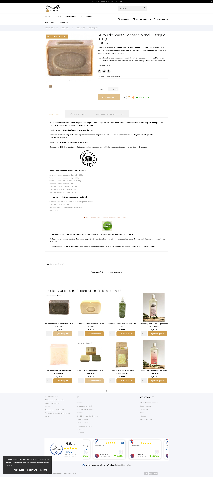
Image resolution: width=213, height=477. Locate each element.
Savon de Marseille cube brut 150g (62, 192)
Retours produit (145, 406)
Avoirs (142, 413)
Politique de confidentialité (25, 470)
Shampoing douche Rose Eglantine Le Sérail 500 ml (154, 325)
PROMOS (64, 22)
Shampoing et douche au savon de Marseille (65, 207)
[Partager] (99, 71)
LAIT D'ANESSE (86, 16)
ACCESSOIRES (52, 21)
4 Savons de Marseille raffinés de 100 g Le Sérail (91, 372)
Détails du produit (78, 114)
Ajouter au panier (108, 97)
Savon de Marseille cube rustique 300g (64, 178)
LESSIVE (58, 16)
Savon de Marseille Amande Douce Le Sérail (91, 325)
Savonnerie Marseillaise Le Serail (110, 114)
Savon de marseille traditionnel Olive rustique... (59, 325)
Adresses (143, 416)
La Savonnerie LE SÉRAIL (85, 409)
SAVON (48, 16)
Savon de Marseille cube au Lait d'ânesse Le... (59, 372)
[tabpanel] (69, 58)
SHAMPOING (70, 16)
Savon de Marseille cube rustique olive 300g (66, 175)
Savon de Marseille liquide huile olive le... (122, 325)
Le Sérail (120, 53)
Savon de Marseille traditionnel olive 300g (65, 181)
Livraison (80, 403)
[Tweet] (104, 71)
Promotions (81, 429)
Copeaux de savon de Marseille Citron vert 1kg (122, 372)
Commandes (144, 409)
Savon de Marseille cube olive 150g (62, 189)
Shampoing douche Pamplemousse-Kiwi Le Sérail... (154, 372)
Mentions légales (82, 419)
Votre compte (147, 397)
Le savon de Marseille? (84, 406)
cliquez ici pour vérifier (123, 465)
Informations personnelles (149, 403)
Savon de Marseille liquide (59, 204)
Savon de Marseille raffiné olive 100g (63, 186)
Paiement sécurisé (83, 423)
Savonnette (53, 210)
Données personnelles (84, 426)
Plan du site (81, 433)
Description (54, 114)
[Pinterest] (108, 71)
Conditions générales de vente (87, 416)
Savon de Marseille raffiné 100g (61, 183)
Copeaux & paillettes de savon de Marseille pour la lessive (71, 201)
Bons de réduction (146, 419)
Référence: (101, 65)
